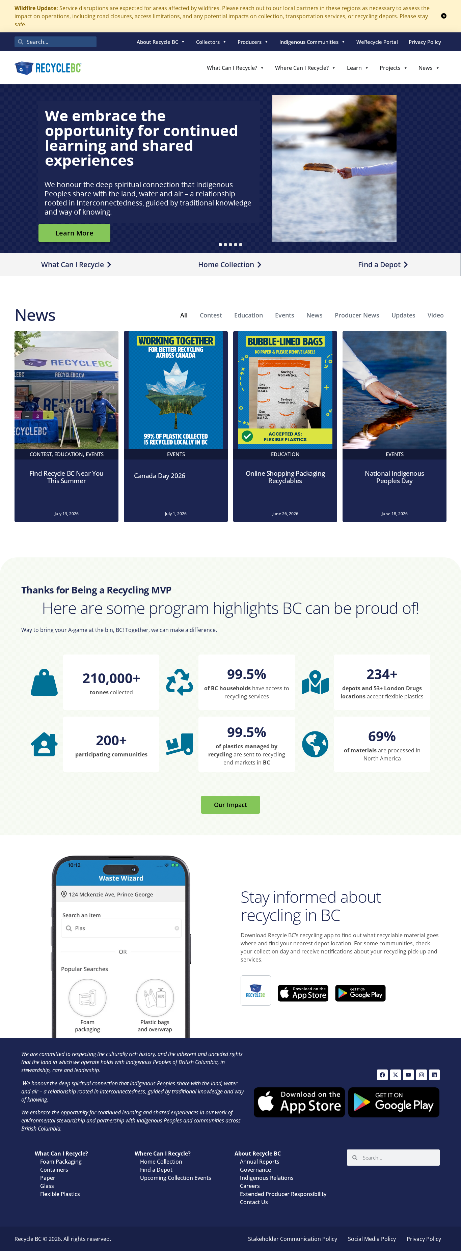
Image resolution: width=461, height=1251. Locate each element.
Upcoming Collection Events (175, 1178)
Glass (47, 1186)
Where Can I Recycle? (302, 68)
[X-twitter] (395, 1074)
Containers (54, 1169)
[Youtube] (408, 1074)
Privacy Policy (425, 41)
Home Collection (161, 1161)
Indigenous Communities (308, 41)
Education (248, 315)
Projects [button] (390, 68)
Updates (403, 315)
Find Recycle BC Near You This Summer (66, 477)
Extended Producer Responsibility (283, 1194)
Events (284, 315)
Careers (250, 1186)
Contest (211, 315)
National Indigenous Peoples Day (394, 477)
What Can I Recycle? (232, 68)
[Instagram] (421, 1074)
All (184, 315)
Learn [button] (354, 68)
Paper (47, 1178)
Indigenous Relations (267, 1178)
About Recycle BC (157, 41)
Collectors (208, 41)
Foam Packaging (61, 1161)
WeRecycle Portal (377, 41)
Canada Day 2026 (159, 475)
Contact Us (254, 1202)
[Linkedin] (434, 1074)
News (425, 68)
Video (436, 315)
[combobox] (56, 41)
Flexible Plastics (60, 1194)
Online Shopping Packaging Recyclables (285, 477)
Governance (255, 1169)
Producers (250, 41)
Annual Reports (259, 1161)
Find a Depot (156, 1169)
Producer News (357, 315)
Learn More (74, 233)
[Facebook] (382, 1074)
